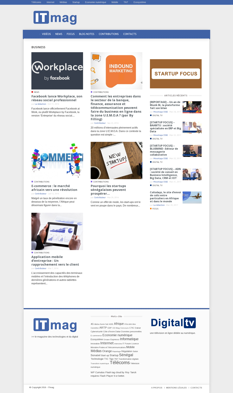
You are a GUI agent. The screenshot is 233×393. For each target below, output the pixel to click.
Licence (135, 344)
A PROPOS (156, 387)
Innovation (95, 344)
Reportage (116, 351)
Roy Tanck (130, 372)
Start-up (105, 355)
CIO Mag (116, 328)
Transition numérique (100, 363)
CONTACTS (129, 34)
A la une (128, 324)
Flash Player (106, 375)
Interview (118, 344)
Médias (63, 2)
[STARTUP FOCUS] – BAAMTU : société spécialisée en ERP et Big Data (165, 127)
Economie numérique (95, 2)
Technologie (97, 358)
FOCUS (71, 34)
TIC (106, 358)
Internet (50, 2)
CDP (109, 328)
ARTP (103, 327)
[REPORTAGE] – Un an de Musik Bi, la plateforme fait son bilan (165, 105)
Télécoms (36, 2)
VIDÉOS (46, 34)
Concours (124, 328)
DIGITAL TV (157, 115)
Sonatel (95, 355)
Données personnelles (131, 331)
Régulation (126, 351)
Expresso (114, 339)
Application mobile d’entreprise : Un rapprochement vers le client (55, 261)
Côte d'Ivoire (109, 331)
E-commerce (96, 335)
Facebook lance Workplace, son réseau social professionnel (56, 98)
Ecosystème (140, 2)
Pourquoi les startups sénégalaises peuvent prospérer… (108, 190)
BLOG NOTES (86, 34)
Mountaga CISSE (160, 112)
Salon (135, 351)
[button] (198, 34)
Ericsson (107, 339)
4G (92, 324)
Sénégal (126, 355)
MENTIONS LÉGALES (176, 387)
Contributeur (100, 123)
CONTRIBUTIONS (109, 34)
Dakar (118, 331)
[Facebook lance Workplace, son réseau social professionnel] (57, 70)
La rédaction (40, 104)
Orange (107, 351)
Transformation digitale (129, 359)
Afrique (119, 323)
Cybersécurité (97, 331)
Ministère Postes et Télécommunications (108, 347)
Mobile (115, 2)
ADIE (111, 324)
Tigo (111, 359)
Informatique (129, 339)
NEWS (58, 34)
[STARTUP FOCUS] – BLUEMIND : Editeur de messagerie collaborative (164, 150)
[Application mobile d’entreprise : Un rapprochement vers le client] (57, 231)
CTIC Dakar (135, 328)
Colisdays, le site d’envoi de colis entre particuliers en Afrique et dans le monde (165, 197)
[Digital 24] (176, 73)
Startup (76, 2)
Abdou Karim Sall (101, 324)
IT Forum (127, 343)
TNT (125, 2)
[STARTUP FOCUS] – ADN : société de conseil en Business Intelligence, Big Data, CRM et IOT (165, 173)
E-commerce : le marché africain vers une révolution (54, 188)
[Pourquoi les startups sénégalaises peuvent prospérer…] (116, 160)
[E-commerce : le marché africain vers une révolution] (57, 160)
